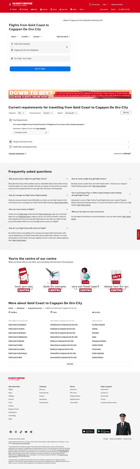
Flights (14, 9)
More (81, 9)
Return (13, 36)
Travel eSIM (73, 402)
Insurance (73, 389)
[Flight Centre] (17, 378)
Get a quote (104, 9)
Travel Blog (12, 415)
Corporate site (44, 393)
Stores (113, 9)
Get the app (96, 4)
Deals (75, 9)
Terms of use (127, 439)
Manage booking (117, 4)
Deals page (23, 214)
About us (42, 389)
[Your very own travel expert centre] (85, 280)
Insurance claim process (109, 402)
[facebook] (11, 432)
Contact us (104, 393)
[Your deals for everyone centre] (54, 280)
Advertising (43, 399)
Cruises (44, 9)
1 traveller (24, 36)
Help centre (104, 389)
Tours (55, 9)
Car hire (11, 399)
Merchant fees (22, 455)
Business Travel (14, 409)
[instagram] (16, 432)
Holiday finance (75, 396)
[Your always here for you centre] (116, 280)
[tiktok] (21, 432)
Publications (13, 412)
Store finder (104, 396)
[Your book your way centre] (24, 280)
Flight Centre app (45, 214)
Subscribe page (24, 217)
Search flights (40, 69)
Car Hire (64, 9)
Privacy (103, 399)
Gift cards (73, 393)
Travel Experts (43, 402)
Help (104, 4)
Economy (36, 36)
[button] (70, 364)
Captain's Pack (75, 399)
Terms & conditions (115, 439)
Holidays (25, 9)
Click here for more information (21, 443)
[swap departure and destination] (67, 47)
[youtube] (26, 432)
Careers (41, 396)
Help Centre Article (61, 203)
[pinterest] (31, 432)
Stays (35, 9)
